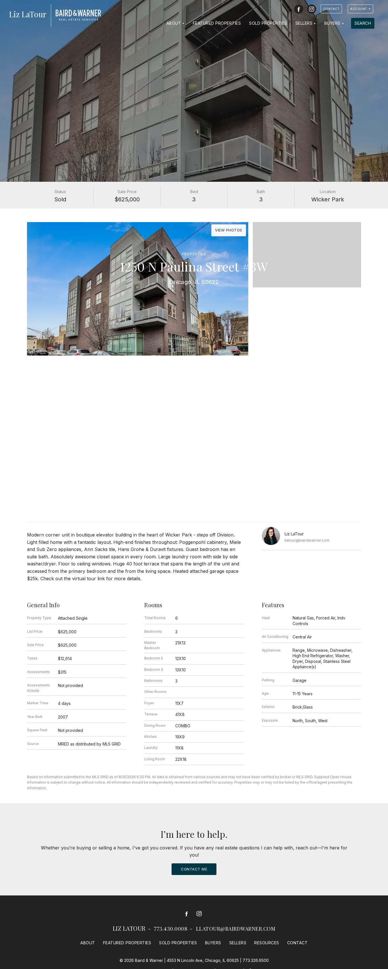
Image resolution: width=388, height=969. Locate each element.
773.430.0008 (170, 928)
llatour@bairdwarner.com (307, 540)
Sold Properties (268, 23)
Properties (194, 254)
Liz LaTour (129, 928)
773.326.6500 (256, 960)
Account (358, 9)
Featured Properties (217, 23)
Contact (331, 9)
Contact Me (194, 869)
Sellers (304, 23)
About (173, 23)
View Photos (228, 230)
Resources (266, 942)
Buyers (332, 23)
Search (362, 23)
